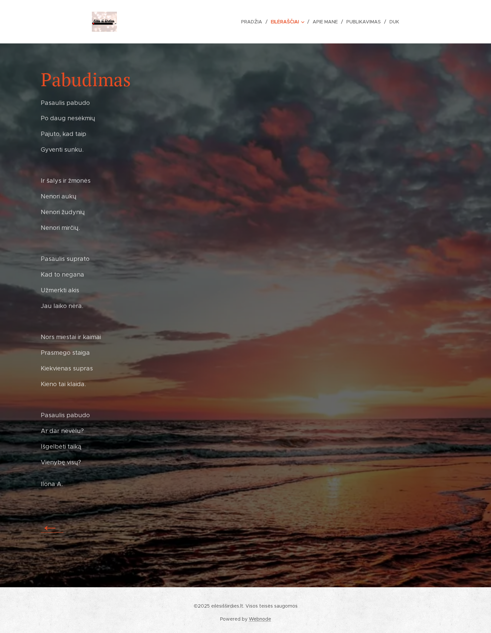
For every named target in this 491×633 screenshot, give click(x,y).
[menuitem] (253, 21)
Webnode (260, 619)
